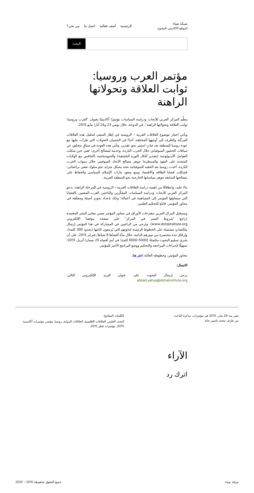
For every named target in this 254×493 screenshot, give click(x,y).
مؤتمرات (198, 315)
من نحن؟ (73, 26)
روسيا (58, 321)
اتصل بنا (89, 26)
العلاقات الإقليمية (95, 321)
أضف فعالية (108, 26)
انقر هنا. (137, 255)
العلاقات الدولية (73, 321)
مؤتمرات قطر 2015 (102, 326)
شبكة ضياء (180, 24)
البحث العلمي (115, 321)
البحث (76, 43)
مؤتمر (49, 321)
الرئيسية (126, 26)
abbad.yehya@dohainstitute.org (162, 280)
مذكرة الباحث (182, 315)
